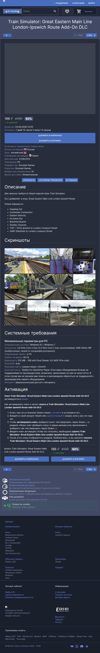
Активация (71, 180)
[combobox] (37, 11)
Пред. (80, 35)
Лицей (58, 561)
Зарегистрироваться (14, 595)
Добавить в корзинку (50, 140)
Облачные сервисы (14, 559)
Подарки (59, 567)
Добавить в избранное (50, 135)
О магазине (78, 3)
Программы (60, 559)
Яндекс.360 (10, 561)
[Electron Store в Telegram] (86, 647)
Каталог (9, 521)
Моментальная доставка (22, 485)
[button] (50, 78)
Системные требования (50, 180)
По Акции (12, 11)
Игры (41, 146)
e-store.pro (24, 646)
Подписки (9, 567)
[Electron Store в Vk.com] (72, 647)
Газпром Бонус (12, 537)
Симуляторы (23, 146)
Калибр (8, 545)
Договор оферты (62, 597)
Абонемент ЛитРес (13, 572)
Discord (58, 622)
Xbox (7, 578)
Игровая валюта (12, 526)
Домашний (10, 540)
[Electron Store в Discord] (81, 647)
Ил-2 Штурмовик (12, 543)
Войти (91, 3)
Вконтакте (59, 617)
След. (89, 35)
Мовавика (9, 550)
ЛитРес (8, 548)
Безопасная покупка (19, 479)
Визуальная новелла (14, 535)
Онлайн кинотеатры (14, 570)
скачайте (56, 412)
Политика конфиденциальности (19, 597)
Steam (34, 146)
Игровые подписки (63, 526)
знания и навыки (62, 535)
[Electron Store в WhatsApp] (77, 647)
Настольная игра (12, 553)
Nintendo (9, 575)
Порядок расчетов (63, 595)
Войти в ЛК (10, 592)
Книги (57, 532)
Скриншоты (29, 180)
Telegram (59, 619)
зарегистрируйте (55, 415)
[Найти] (55, 11)
